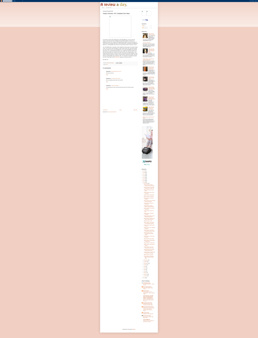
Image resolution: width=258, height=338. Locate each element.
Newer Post (105, 109)
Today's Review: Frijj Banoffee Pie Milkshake (149, 241)
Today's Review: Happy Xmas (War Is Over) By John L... (149, 219)
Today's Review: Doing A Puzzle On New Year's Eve (149, 185)
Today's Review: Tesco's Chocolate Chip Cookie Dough (148, 233)
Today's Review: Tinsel (148, 220)
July (145, 266)
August (145, 264)
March (145, 272)
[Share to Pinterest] (121, 63)
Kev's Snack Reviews (147, 286)
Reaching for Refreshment (148, 306)
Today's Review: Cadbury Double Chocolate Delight (151, 88)
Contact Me (108, 7)
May (145, 269)
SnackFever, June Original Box (148, 313)
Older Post (135, 109)
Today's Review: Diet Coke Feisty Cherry (151, 78)
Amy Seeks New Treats (147, 302)
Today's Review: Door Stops (149, 238)
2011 (144, 277)
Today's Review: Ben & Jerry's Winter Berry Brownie (149, 216)
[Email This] (116, 63)
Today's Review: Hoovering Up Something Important (148, 59)
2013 (144, 180)
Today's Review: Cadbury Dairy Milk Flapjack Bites (151, 98)
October (145, 261)
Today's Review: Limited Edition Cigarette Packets (149, 206)
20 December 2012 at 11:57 (116, 71)
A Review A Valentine (146, 42)
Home (103, 7)
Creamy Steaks (146, 312)
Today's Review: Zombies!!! (149, 196)
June (145, 267)
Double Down (117, 57)
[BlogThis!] (117, 63)
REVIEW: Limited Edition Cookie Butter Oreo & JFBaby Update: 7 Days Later (148, 300)
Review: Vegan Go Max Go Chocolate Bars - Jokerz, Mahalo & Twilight (149, 292)
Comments (145, 27)
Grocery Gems (146, 290)
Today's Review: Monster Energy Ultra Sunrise (151, 68)
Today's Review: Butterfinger (149, 194)
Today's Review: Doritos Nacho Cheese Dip (151, 108)
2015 (144, 177)
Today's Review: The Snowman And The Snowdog (149, 201)
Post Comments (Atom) (112, 111)
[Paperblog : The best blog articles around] (145, 20)
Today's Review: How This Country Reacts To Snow (149, 247)
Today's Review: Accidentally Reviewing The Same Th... (149, 188)
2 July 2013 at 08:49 (114, 85)
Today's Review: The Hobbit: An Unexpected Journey (149, 223)
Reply (107, 74)
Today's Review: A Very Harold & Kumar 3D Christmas (149, 253)
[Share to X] (119, 63)
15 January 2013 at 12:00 (115, 78)
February (145, 274)
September (146, 263)
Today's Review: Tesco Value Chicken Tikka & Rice (149, 250)
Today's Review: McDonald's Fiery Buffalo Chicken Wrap (151, 50)
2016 (144, 175)
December (146, 183)
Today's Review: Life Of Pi (148, 254)
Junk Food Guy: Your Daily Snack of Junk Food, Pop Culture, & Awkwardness (148, 296)
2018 (144, 172)
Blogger (133, 329)
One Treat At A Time (147, 315)
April (145, 271)
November (146, 260)
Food (107, 64)
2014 (144, 178)
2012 (144, 182)
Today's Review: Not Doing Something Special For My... (149, 231)
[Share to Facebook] (120, 63)
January (145, 275)
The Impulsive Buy (146, 282)
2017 (144, 174)
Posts (144, 25)
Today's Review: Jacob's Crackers (151, 34)
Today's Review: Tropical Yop (149, 242)
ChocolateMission (146, 319)
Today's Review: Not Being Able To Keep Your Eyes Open (149, 257)
